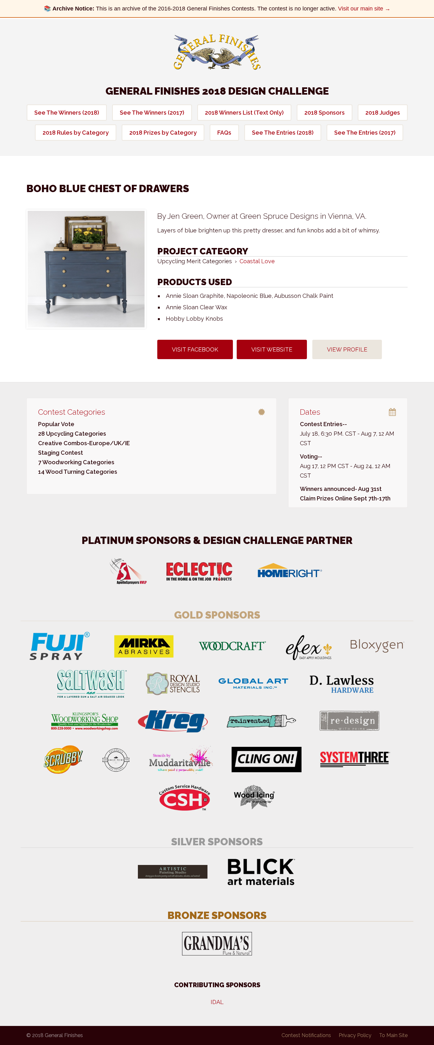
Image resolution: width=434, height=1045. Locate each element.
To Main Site (393, 1035)
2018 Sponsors (324, 112)
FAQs (224, 132)
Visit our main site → (364, 8)
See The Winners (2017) (152, 112)
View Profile (347, 349)
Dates (310, 412)
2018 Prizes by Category (163, 132)
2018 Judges (382, 112)
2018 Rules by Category (76, 132)
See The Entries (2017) (365, 132)
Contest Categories (71, 412)
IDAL (217, 1002)
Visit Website (271, 349)
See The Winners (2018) (66, 112)
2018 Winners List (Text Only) (244, 112)
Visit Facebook (195, 349)
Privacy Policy (355, 1035)
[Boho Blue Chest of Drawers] (86, 269)
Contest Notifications (306, 1035)
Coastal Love (257, 261)
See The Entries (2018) (283, 132)
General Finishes (217, 52)
